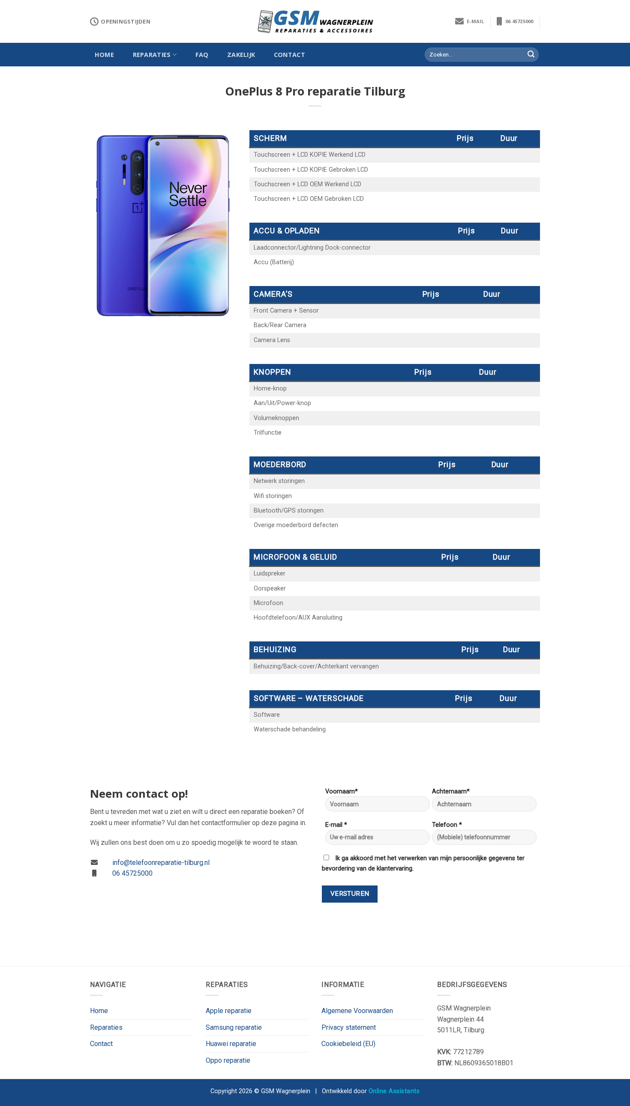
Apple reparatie (229, 1011)
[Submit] (531, 55)
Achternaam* (451, 791)
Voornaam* (341, 791)
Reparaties (152, 55)
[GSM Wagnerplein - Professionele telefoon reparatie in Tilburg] (315, 21)
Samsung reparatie (234, 1027)
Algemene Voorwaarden (357, 1011)
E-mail (474, 21)
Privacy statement (348, 1027)
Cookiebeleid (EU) (348, 1044)
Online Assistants (394, 1091)
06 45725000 (518, 21)
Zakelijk (241, 55)
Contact (289, 55)
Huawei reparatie (231, 1044)
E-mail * (336, 825)
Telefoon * (447, 825)
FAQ (202, 55)
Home (104, 55)
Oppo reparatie (228, 1060)
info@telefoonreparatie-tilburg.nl (161, 863)
